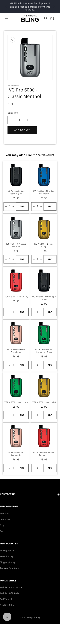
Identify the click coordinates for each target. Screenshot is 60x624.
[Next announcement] (54, 6)
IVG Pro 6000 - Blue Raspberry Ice (16, 192)
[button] (6, 18)
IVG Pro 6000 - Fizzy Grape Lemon (44, 298)
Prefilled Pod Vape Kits (11, 587)
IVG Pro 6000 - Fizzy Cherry (16, 296)
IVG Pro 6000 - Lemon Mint (44, 402)
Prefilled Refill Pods (9, 593)
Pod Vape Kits (7, 599)
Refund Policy (7, 556)
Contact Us (5, 519)
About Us (4, 513)
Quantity (13, 112)
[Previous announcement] (6, 6)
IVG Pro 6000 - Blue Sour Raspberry (44, 192)
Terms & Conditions (9, 568)
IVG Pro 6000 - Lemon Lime (16, 402)
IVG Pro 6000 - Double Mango (44, 245)
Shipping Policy (7, 562)
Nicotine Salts (7, 605)
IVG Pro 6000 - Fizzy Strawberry (16, 350)
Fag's (2, 531)
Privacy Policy (7, 550)
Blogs (3, 525)
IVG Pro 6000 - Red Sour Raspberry (43, 453)
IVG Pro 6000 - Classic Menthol (16, 245)
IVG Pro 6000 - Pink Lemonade (16, 453)
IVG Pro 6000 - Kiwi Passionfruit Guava (43, 350)
